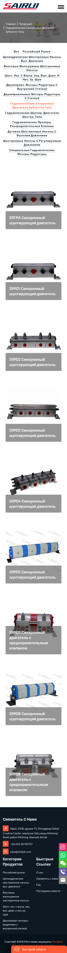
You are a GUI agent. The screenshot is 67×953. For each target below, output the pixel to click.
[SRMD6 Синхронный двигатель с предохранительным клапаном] (33, 763)
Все (16, 51)
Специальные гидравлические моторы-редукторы (32, 152)
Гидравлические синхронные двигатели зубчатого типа (32, 105)
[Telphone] (63, 872)
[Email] (63, 880)
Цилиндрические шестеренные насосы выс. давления (32, 58)
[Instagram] (63, 847)
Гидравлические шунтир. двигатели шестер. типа (32, 114)
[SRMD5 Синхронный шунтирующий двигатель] (33, 550)
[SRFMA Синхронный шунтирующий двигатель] (33, 196)
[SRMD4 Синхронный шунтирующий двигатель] (33, 479)
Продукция (25, 23)
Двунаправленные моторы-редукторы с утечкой (32, 96)
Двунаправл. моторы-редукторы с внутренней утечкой (32, 86)
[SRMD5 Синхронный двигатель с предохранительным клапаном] (33, 621)
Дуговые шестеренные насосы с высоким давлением (32, 133)
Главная (11, 23)
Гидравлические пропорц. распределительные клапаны (32, 124)
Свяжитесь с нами (47, 878)
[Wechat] (63, 863)
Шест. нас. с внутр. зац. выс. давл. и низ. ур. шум (32, 77)
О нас (39, 872)
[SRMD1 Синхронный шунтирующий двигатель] (33, 267)
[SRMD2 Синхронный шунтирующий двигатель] (33, 338)
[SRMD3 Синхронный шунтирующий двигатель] (33, 408)
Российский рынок (36, 51)
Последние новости (48, 890)
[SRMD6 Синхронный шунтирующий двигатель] (33, 692)
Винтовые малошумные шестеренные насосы (32, 68)
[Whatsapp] (63, 855)
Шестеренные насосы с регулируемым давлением (32, 142)
